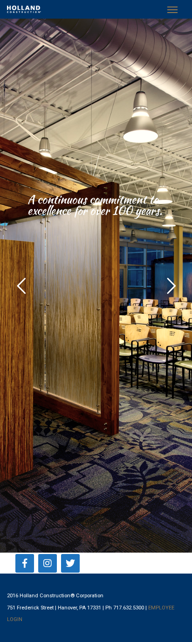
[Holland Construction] (24, 10)
